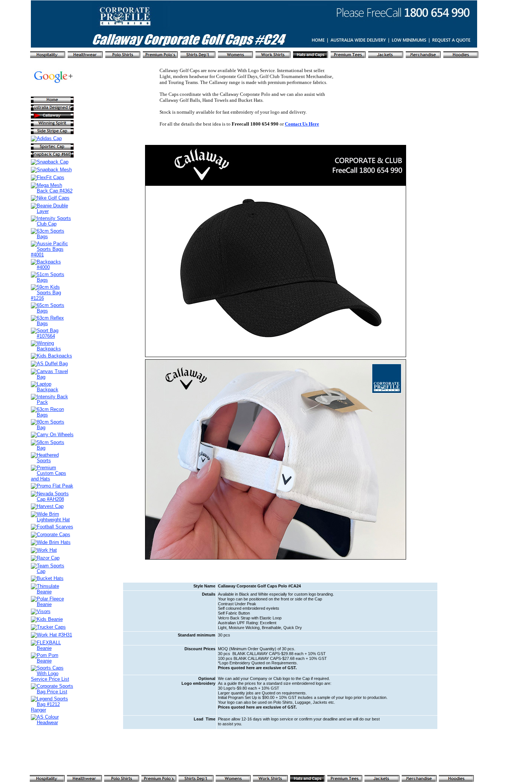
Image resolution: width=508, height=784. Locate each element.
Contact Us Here (302, 124)
